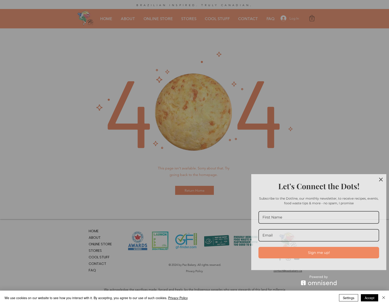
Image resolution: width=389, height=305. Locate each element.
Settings (348, 298)
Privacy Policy (178, 298)
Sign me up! (319, 252)
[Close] (380, 179)
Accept (369, 298)
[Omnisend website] (318, 280)
